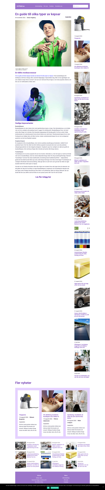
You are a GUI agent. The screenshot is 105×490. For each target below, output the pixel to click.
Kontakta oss (58, 6)
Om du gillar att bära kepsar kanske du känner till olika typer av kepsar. (34, 76)
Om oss (46, 6)
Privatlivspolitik (54, 487)
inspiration (68, 17)
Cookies (51, 6)
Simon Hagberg (31, 17)
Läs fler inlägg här (43, 177)
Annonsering (38, 6)
